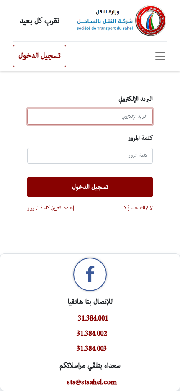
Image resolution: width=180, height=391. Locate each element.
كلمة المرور (140, 138)
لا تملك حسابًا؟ (138, 207)
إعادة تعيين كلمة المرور (50, 207)
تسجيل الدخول (39, 56)
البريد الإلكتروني (135, 99)
